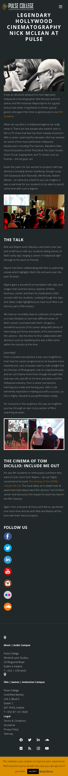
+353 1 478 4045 (16, 670)
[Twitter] (30, 740)
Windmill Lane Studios (16, 657)
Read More (46, 771)
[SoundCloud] (47, 740)
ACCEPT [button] (33, 771)
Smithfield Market (13, 694)
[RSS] (30, 748)
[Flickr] (21, 748)
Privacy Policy (11, 729)
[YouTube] (47, 748)
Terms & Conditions (15, 720)
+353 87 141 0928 (17, 712)
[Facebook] (21, 740)
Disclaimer (9, 725)
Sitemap (8, 733)
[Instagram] (38, 748)
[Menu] (60, 6)
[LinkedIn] (38, 740)
